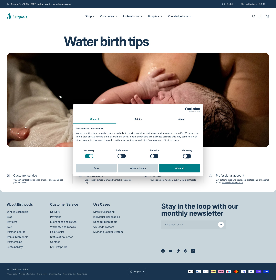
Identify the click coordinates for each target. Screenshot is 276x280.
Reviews (12, 221)
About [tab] (181, 119)
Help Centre (57, 231)
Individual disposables (106, 216)
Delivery (55, 211)
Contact (55, 241)
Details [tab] (138, 119)
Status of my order (61, 236)
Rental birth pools (17, 236)
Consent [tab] (94, 119)
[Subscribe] (221, 225)
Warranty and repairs (63, 226)
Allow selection (138, 168)
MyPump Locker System (108, 231)
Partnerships (14, 241)
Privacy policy (12, 274)
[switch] (121, 156)
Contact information (27, 274)
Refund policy (42, 274)
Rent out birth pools (105, 221)
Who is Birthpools (17, 211)
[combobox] (229, 4)
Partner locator (16, 231)
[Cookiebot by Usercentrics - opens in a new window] (187, 109)
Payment (55, 216)
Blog (9, 216)
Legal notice (82, 274)
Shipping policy (55, 274)
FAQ (9, 226)
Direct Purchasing (104, 211)
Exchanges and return (63, 221)
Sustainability (15, 246)
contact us (27, 180)
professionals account (232, 182)
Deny (96, 168)
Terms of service (69, 274)
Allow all (179, 168)
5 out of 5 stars (179, 180)
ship (120, 180)
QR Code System (103, 226)
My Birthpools (58, 246)
